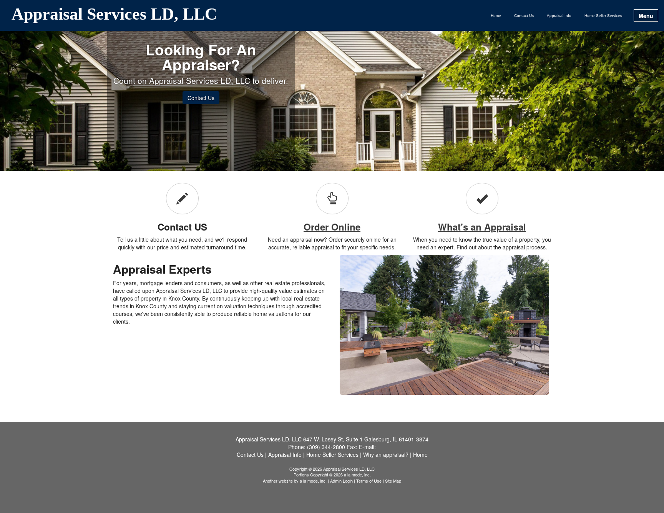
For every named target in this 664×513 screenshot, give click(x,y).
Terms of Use (369, 481)
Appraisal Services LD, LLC (114, 14)
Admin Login (341, 481)
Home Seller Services (603, 15)
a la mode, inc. (313, 481)
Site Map (393, 481)
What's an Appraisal (482, 226)
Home (496, 15)
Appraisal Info (559, 15)
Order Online (332, 226)
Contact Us (524, 15)
